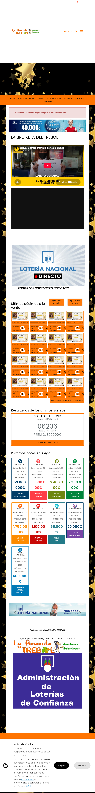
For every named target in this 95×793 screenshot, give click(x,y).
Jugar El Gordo (38, 495)
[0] (77, 31)
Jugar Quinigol (57, 539)
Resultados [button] (30, 98)
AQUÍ (28, 786)
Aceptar (61, 765)
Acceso (69, 31)
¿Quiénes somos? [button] (15, 98)
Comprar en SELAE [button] (80, 98)
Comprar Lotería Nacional (20, 590)
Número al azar (76, 302)
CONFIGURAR (27, 779)
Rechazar (82, 765)
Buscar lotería (57, 302)
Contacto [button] (47, 101)
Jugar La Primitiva (75, 494)
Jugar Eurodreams (74, 533)
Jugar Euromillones (20, 494)
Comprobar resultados (47, 442)
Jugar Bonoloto (56, 494)
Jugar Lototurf (20, 539)
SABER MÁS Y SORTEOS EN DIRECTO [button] (54, 98)
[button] (15, 128)
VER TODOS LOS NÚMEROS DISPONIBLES (67, 401)
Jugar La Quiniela (38, 539)
